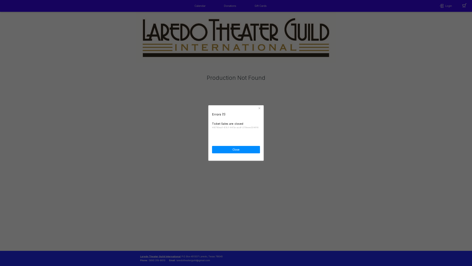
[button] (260, 108)
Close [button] (236, 149)
